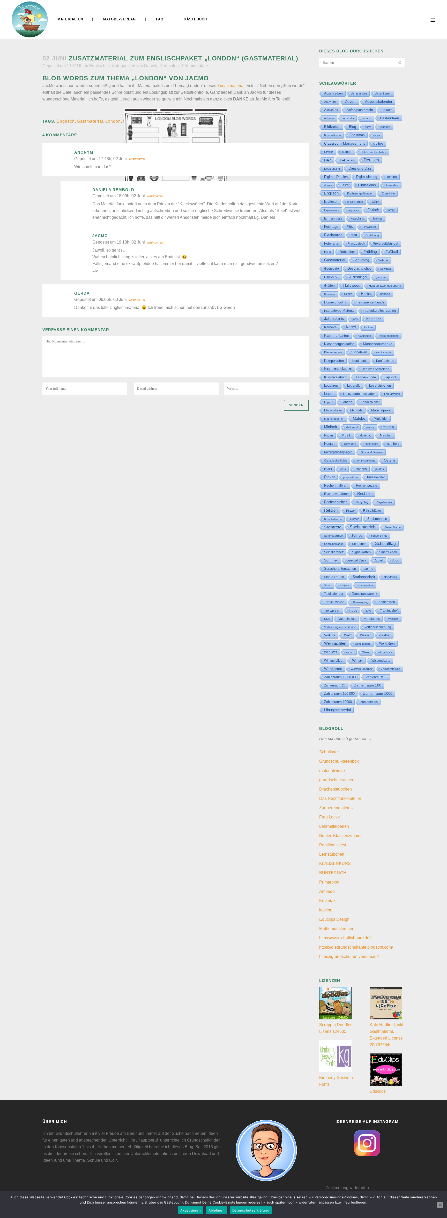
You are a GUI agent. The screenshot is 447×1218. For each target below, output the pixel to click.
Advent (350, 101)
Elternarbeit (391, 185)
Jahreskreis (334, 318)
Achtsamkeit (359, 93)
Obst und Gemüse (372, 452)
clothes (378, 143)
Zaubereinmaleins (336, 808)
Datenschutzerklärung (250, 1210)
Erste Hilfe (388, 193)
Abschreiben (333, 93)
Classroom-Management (344, 143)
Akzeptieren (190, 1210)
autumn (366, 118)
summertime (366, 585)
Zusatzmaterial (230, 85)
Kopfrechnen (385, 361)
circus (376, 135)
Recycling (362, 502)
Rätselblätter (372, 510)
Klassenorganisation (339, 344)
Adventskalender (378, 101)
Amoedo (327, 891)
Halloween (351, 285)
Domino (391, 177)
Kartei (351, 327)
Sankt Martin (393, 527)
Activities (330, 102)
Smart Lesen (388, 552)
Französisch (356, 243)
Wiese (366, 652)
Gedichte (383, 260)
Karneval (330, 327)
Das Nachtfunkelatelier (340, 798)
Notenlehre (371, 443)
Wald (348, 635)
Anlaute (387, 110)
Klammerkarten (336, 336)
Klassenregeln (333, 352)
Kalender (373, 319)
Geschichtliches (359, 268)
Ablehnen (216, 1210)
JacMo (100, 235)
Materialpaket (381, 410)
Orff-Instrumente (365, 460)
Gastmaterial (90, 121)
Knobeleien (359, 352)
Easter (344, 185)
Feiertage (331, 227)
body (368, 126)
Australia (348, 118)
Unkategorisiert (121, 66)
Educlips (378, 1091)
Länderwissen (333, 410)
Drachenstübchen (335, 789)
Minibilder (381, 418)
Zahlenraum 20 (335, 685)
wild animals (385, 652)
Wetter (350, 652)
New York (350, 443)
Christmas (357, 135)
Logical (328, 402)
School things (379, 535)
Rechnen (365, 493)
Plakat (329, 477)
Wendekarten (363, 643)
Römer (354, 518)
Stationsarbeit (364, 577)
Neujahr (330, 444)
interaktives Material (339, 311)
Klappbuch (364, 335)
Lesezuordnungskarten (359, 394)
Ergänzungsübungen (360, 193)
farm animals (333, 218)
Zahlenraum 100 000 (339, 694)
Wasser (365, 635)
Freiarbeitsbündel (385, 243)
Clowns (328, 151)
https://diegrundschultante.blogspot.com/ (356, 947)
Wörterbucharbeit (362, 668)
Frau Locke (329, 817)
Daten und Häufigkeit (373, 152)
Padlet (328, 469)
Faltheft (373, 210)
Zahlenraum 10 (377, 677)
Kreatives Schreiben (375, 369)
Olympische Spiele (335, 460)
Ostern (389, 460)
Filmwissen (369, 226)
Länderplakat (370, 402)
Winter (357, 660)
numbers (393, 444)
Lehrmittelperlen (334, 826)
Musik (346, 435)
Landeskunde (366, 377)
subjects (344, 585)
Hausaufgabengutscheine (385, 285)
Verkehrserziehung (377, 627)
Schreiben (359, 544)
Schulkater (329, 752)
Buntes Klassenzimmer (340, 835)
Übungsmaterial (337, 710)
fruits (327, 252)
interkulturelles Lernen (379, 311)
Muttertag (365, 435)
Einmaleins (367, 185)
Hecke (348, 293)
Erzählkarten (355, 201)
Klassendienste (389, 335)
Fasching (357, 218)
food (354, 235)
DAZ (327, 160)
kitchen (368, 327)
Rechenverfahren (336, 494)
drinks (328, 185)
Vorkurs (330, 635)
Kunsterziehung (335, 377)
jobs (355, 319)
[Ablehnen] (440, 1205)
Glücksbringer (357, 277)
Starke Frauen (334, 577)
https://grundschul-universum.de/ (349, 956)
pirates (379, 469)
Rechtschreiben (335, 502)
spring (368, 568)
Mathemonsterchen (336, 928)
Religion (331, 510)
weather (385, 635)
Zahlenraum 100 (367, 685)
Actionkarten (383, 93)
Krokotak (327, 901)
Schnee (356, 535)
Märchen (386, 435)
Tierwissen (332, 610)
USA (327, 618)
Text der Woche (334, 602)
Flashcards (333, 235)
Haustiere (330, 294)
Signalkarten (361, 552)
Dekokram (347, 160)
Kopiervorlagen (338, 368)
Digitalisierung (366, 177)
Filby (350, 227)
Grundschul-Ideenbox (339, 761)
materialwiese (332, 770)
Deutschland (332, 168)
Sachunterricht (363, 527)
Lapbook (390, 377)
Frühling (370, 251)
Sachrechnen (377, 519)
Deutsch (371, 160)
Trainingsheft (389, 610)
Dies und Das (359, 168)
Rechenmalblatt (335, 485)
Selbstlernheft (334, 552)
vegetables (372, 619)
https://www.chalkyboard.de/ (344, 938)
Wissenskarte (380, 660)
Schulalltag (385, 543)
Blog (352, 126)
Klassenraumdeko (377, 344)
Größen (329, 285)
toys (368, 610)
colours (347, 152)
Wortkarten (333, 669)
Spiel (379, 560)
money (370, 427)
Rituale (350, 510)
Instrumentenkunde (370, 302)
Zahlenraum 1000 (377, 693)
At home (329, 118)
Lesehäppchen (380, 385)
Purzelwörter (376, 477)
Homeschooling (335, 302)
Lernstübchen (331, 854)
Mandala (356, 410)
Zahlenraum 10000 (338, 702)
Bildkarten (332, 126)
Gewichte (385, 268)
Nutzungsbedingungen (338, 452)
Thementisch (386, 602)
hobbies (385, 293)
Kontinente (360, 360)
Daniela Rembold (160, 66)
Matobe (359, 418)
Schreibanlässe (334, 543)
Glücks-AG (331, 277)
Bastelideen (389, 118)
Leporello (354, 385)
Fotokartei (331, 243)
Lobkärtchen (392, 393)
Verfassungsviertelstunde (340, 627)
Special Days (357, 560)
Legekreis (331, 385)
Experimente (331, 210)
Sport (395, 560)
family (391, 210)
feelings (378, 218)
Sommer (331, 560)
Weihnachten (335, 643)
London (113, 121)
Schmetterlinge (333, 535)
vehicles (393, 618)
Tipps (353, 610)
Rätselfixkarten (333, 519)
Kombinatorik (383, 352)
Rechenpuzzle (366, 485)
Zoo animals (369, 702)
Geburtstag (361, 260)
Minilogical (352, 427)
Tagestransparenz (364, 594)
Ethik (375, 201)
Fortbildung (372, 235)
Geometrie (331, 268)
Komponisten (334, 361)
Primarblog (329, 882)
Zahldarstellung (390, 668)
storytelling (390, 577)
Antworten (137, 159)
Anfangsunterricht (360, 110)
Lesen (329, 393)
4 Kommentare (194, 66)
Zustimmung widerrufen (347, 1187)
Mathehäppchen (334, 418)
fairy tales (353, 210)
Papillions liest (332, 845)
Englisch (97, 66)
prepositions (351, 477)
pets (343, 469)
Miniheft (330, 427)
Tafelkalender (333, 593)
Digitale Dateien (336, 177)
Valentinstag (347, 618)
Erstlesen (331, 202)
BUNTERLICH (332, 873)
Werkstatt (330, 652)
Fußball (391, 252)
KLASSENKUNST (336, 863)
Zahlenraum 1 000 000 (340, 677)
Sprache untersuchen (340, 569)
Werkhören (387, 643)
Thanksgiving (360, 602)
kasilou (325, 910)
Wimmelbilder (334, 660)
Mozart (328, 435)
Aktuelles (331, 110)
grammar (381, 277)
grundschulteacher (336, 780)
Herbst (366, 294)
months (388, 427)
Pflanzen (360, 469)
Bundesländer (332, 135)
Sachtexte (332, 527)
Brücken (384, 126)
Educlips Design (334, 919)
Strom (327, 585)
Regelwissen (384, 502)
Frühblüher (347, 252)
